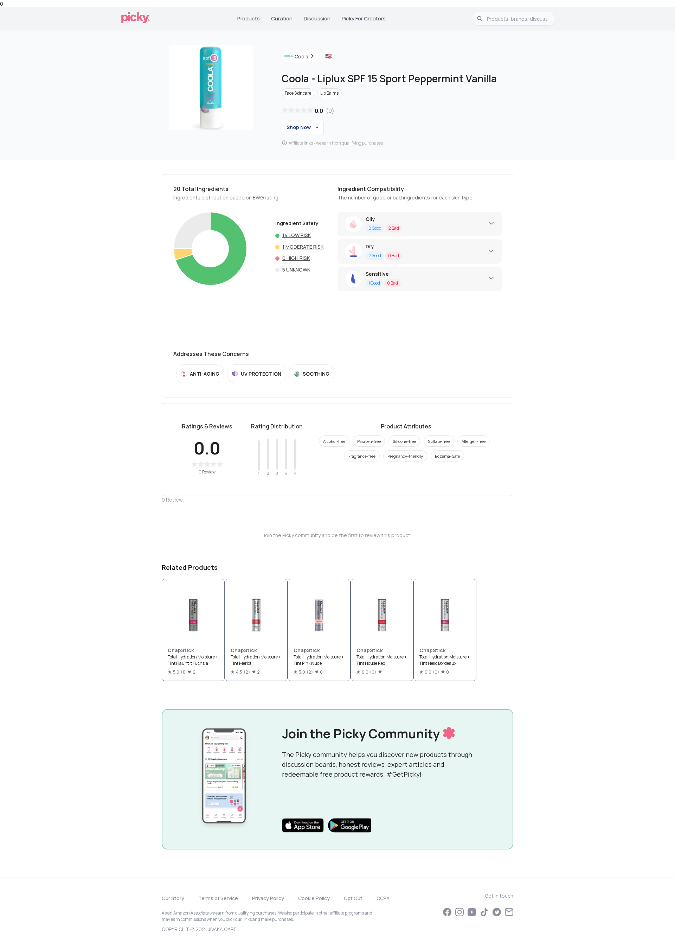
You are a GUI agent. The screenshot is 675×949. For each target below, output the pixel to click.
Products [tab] (248, 18)
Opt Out (353, 898)
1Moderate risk (302, 246)
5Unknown (296, 269)
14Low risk (296, 235)
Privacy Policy (268, 898)
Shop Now (299, 127)
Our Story (173, 898)
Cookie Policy (314, 898)
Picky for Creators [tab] (364, 18)
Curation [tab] (281, 18)
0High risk (296, 258)
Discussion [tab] (317, 18)
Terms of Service (218, 898)
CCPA (383, 898)
